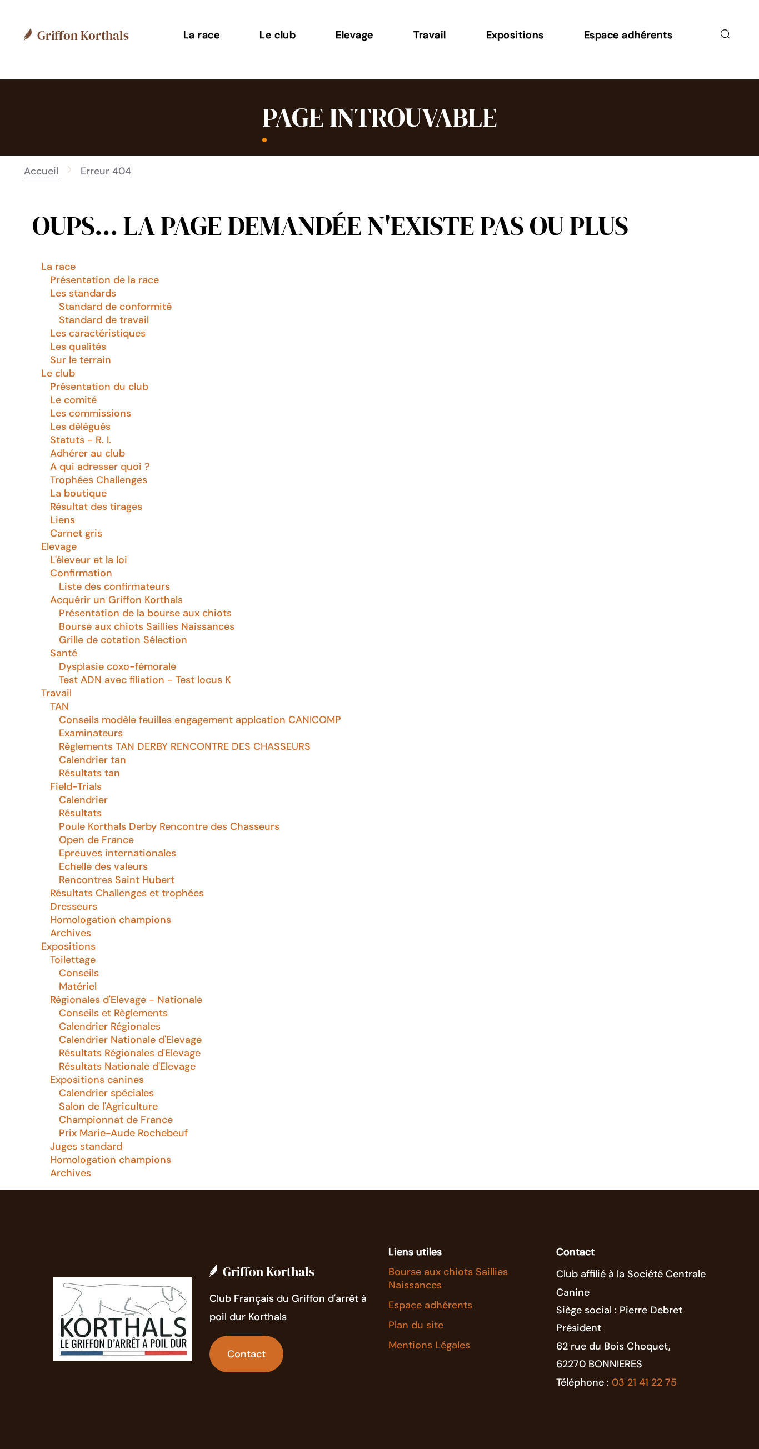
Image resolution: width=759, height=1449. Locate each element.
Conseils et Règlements (113, 1013)
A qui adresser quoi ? (99, 466)
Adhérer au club (87, 453)
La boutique (78, 493)
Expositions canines (97, 1079)
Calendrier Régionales (110, 1026)
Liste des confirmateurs (114, 586)
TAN (59, 706)
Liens (62, 520)
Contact (246, 1354)
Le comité (73, 400)
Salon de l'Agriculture (108, 1106)
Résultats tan (89, 773)
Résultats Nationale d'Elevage (127, 1066)
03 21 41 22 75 (644, 1382)
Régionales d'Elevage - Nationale (126, 999)
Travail (56, 693)
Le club (58, 373)
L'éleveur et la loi (88, 559)
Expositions (68, 946)
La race (58, 266)
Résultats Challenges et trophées (127, 893)
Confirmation (81, 573)
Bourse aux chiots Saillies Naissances (146, 626)
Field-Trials (76, 786)
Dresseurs (73, 906)
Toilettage (73, 959)
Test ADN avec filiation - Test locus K (145, 679)
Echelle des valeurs (103, 866)
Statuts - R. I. (80, 440)
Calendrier (83, 799)
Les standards (83, 293)
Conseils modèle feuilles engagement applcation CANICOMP (200, 719)
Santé (63, 653)
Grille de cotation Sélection (123, 639)
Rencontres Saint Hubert (116, 879)
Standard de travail (104, 320)
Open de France (96, 839)
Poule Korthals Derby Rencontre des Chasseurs (169, 826)
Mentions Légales (429, 1345)
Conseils (79, 973)
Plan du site (415, 1325)
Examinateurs (91, 733)
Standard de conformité (115, 306)
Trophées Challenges (98, 480)
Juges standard (86, 1146)
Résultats (80, 813)
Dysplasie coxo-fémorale (117, 666)
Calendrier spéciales (106, 1093)
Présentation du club (99, 386)
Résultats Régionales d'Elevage (130, 1053)
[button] (201, 35)
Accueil (41, 171)
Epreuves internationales (117, 853)
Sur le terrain (80, 360)
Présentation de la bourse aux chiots (145, 613)
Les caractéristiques (98, 333)
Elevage (59, 546)
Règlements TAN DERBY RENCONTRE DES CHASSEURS (185, 746)
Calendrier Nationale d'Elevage (130, 1039)
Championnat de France (116, 1119)
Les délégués (80, 426)
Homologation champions (110, 919)
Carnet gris (76, 533)
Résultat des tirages (96, 506)
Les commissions (90, 413)
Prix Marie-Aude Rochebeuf (123, 1133)
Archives (70, 933)
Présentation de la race (104, 280)
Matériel (78, 986)
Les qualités (78, 346)
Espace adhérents (430, 1305)
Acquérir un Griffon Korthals (116, 599)
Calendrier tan (92, 759)
